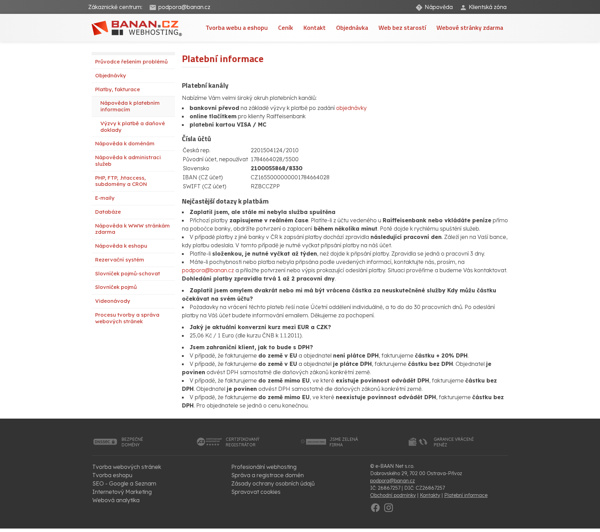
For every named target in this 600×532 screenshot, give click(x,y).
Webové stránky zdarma (469, 27)
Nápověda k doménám (125, 143)
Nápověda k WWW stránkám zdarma (132, 228)
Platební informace (466, 495)
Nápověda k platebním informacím (130, 106)
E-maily (105, 198)
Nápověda (439, 6)
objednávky (351, 107)
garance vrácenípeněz (454, 442)
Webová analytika (116, 500)
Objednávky (110, 75)
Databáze (108, 211)
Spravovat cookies (256, 491)
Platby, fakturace (117, 89)
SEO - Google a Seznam (124, 483)
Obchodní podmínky (393, 495)
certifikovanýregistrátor (242, 442)
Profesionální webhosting (264, 466)
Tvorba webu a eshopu (237, 27)
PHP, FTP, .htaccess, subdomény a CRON (121, 181)
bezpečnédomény (132, 442)
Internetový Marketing (122, 491)
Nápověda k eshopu (121, 245)
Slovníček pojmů (116, 287)
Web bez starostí (402, 27)
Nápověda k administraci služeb (128, 160)
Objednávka (352, 27)
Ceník (285, 27)
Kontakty (430, 495)
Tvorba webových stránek (126, 466)
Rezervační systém (119, 259)
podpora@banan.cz (184, 6)
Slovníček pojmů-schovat (127, 273)
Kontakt (314, 27)
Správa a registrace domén (267, 475)
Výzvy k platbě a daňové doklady (132, 126)
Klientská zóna (488, 6)
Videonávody (112, 301)
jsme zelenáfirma (344, 442)
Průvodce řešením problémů (131, 61)
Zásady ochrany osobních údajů (273, 483)
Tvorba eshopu (112, 475)
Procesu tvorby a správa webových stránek (127, 318)
